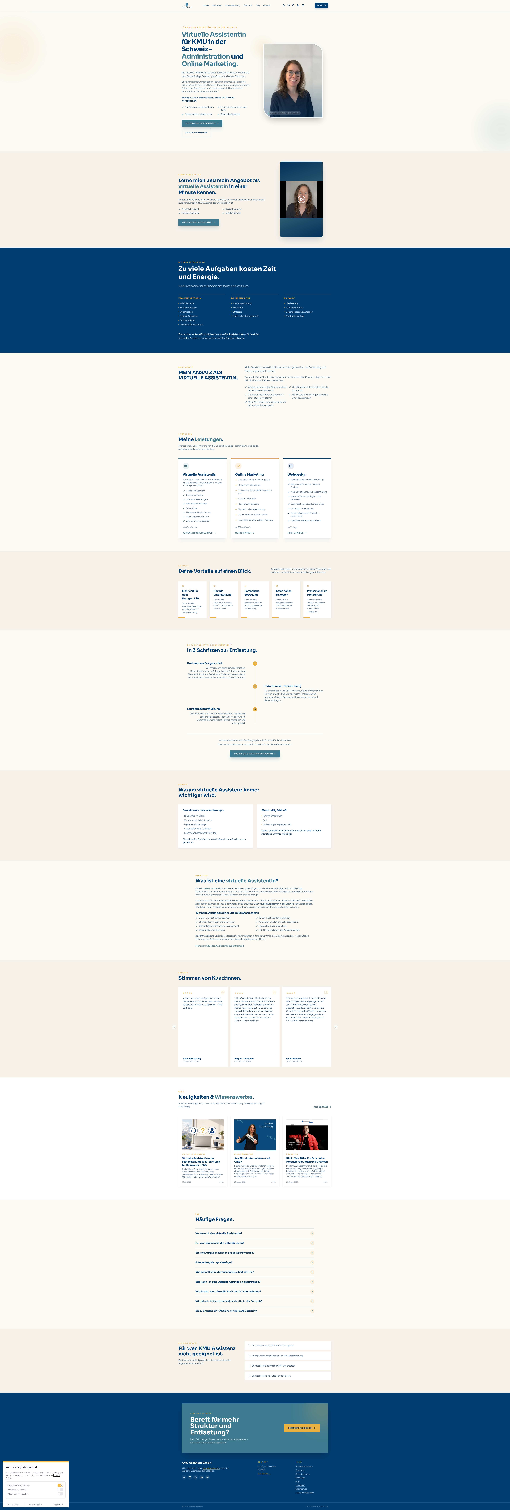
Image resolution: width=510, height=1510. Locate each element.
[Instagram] (303, 5)
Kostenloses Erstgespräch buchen (253, 753)
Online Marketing (233, 5)
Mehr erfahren (243, 533)
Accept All (58, 1505)
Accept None (13, 1505)
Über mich (248, 5)
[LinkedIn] (298, 5)
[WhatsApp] (293, 5)
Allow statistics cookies (17, 1489)
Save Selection (35, 1505)
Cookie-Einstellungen (305, 1492)
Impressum (300, 1485)
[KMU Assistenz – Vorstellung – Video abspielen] (301, 199)
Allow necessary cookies (18, 1485)
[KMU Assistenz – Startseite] (187, 5)
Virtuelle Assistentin (304, 1466)
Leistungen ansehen (196, 132)
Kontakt (266, 5)
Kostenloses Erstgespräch (200, 123)
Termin (320, 5)
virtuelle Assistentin (211, 1468)
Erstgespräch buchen (300, 1428)
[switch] (60, 1485)
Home (206, 5)
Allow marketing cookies (18, 1494)
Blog (258, 5)
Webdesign (217, 5)
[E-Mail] (288, 5)
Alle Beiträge (321, 1107)
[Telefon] (284, 5)
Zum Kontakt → (264, 1473)
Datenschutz (301, 1489)
